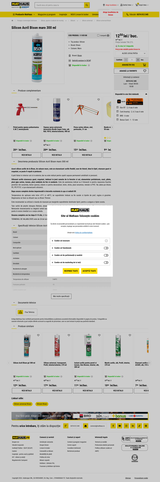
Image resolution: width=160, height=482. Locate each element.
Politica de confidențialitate (83, 233)
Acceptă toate (89, 271)
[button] (61, 240)
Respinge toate (71, 271)
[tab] (80, 241)
